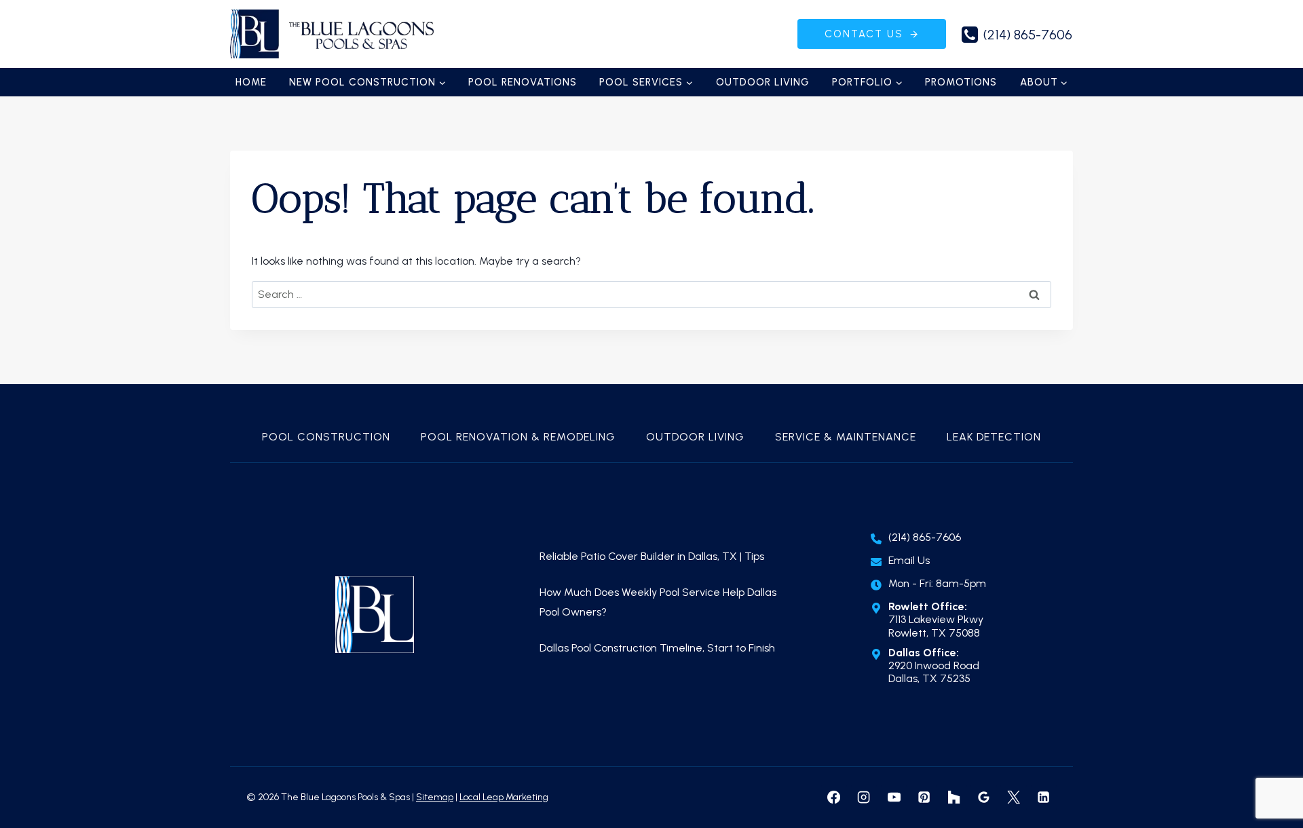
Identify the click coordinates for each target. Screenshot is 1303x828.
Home (251, 82)
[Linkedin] (1044, 797)
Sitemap (434, 797)
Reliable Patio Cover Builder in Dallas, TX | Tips (652, 556)
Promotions (961, 82)
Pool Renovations (522, 82)
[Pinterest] (924, 797)
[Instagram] (864, 797)
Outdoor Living (763, 82)
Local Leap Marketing (503, 797)
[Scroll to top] (1269, 774)
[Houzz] (953, 797)
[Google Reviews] (983, 797)
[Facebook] (834, 797)
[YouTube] (894, 797)
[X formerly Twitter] (1013, 797)
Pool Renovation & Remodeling (518, 436)
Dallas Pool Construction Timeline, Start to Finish (659, 647)
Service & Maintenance (845, 436)
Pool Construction (326, 436)
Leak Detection (994, 436)
